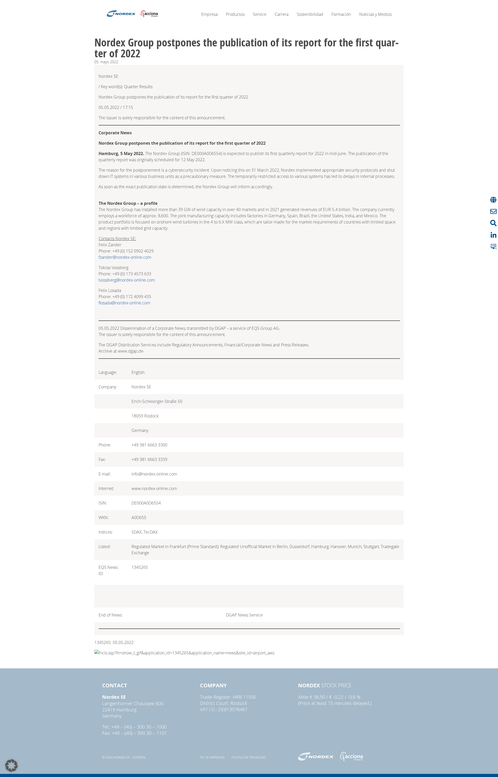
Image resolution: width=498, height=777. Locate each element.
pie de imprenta (212, 757)
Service (259, 14)
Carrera (281, 14)
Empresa (209, 14)
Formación (341, 14)
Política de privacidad (248, 757)
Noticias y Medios (375, 14)
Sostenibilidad (310, 14)
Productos (235, 14)
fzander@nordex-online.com (125, 257)
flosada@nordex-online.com (124, 303)
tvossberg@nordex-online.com (127, 280)
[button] (11, 765)
